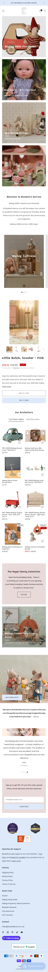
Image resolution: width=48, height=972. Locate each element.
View (24, 266)
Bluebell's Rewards (9, 907)
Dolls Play (10, 697)
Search (5, 896)
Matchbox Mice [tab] (32, 419)
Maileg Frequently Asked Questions (16, 903)
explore (24, 595)
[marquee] (24, 732)
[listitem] (24, 3)
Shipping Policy (8, 872)
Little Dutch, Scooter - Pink (23, 358)
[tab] (21, 292)
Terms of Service (8, 884)
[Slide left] (5, 349)
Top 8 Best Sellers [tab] (16, 419)
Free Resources (8, 911)
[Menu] (3, 11)
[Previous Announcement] (3, 2)
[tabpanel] (24, 490)
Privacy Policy (7, 880)
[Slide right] (43, 349)
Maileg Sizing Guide (9, 900)
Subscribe (24, 807)
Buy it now (24, 400)
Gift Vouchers (7, 915)
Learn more (6, 386)
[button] (20, 700)
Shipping (16, 368)
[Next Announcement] (44, 2)
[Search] (45, 11)
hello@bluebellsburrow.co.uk (13, 927)
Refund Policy (7, 876)
